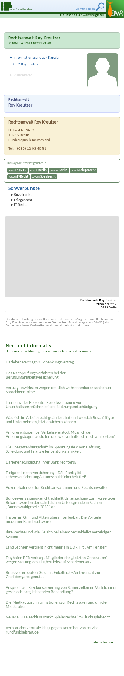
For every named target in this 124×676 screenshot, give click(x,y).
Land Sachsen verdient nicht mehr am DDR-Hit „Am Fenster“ (57, 547)
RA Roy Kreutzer (27, 64)
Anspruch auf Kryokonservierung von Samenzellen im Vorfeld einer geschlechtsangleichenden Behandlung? (61, 590)
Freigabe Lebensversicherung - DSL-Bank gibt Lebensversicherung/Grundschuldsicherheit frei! (46, 475)
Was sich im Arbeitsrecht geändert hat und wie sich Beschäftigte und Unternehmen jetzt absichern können (60, 420)
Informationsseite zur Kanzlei (36, 58)
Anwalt (17, 170)
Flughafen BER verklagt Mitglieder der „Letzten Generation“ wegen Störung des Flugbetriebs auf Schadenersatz (57, 560)
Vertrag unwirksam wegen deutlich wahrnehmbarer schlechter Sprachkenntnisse (59, 390)
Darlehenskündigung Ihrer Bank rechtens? (41, 462)
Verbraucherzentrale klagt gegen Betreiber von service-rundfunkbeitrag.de (53, 630)
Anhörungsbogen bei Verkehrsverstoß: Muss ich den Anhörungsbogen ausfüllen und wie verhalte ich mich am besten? (60, 434)
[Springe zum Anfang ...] (115, 667)
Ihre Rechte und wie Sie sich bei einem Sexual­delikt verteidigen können (58, 534)
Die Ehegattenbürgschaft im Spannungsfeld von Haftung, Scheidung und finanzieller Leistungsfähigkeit (53, 449)
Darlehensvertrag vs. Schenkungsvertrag (40, 362)
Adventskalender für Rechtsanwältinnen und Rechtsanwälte (56, 488)
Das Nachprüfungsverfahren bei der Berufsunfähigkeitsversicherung (36, 375)
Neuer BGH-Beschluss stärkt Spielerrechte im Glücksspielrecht (58, 617)
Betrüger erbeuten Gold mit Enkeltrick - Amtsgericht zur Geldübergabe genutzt (53, 575)
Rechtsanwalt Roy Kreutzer (32, 43)
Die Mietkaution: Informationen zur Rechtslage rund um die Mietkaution (56, 604)
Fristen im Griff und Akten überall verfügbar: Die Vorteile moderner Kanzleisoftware (53, 519)
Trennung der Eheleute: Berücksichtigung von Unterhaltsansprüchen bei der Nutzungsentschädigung (52, 405)
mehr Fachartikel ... (104, 642)
